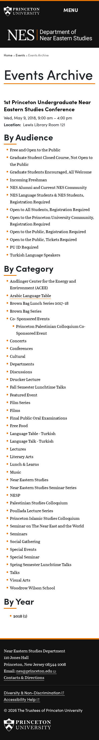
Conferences (21, 348)
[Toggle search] (92, 10)
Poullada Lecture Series (31, 510)
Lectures (18, 449)
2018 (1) (20, 616)
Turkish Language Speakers (35, 255)
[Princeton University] (24, 11)
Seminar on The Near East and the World (47, 526)
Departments (22, 364)
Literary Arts (21, 456)
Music (15, 472)
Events (20, 55)
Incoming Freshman (28, 180)
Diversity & (32, 692)
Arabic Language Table (30, 295)
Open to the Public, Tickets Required (43, 239)
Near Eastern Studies (29, 479)
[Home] (49, 37)
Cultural (17, 356)
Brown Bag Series (25, 311)
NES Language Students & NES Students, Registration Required (47, 198)
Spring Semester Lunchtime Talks (40, 564)
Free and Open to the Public (35, 150)
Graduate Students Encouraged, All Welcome (51, 172)
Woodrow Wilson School (32, 588)
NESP (15, 495)
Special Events (23, 549)
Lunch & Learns (24, 464)
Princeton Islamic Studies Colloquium (44, 518)
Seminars (18, 534)
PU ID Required (24, 247)
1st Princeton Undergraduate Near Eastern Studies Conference (47, 105)
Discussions (21, 372)
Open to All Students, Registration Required (50, 209)
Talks (15, 572)
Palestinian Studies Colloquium (39, 503)
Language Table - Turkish (33, 433)
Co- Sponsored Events (30, 318)
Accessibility (20, 699)
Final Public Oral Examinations (38, 418)
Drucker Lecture (25, 379)
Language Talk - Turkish (32, 441)
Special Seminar (24, 557)
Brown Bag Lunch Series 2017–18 (39, 303)
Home (8, 55)
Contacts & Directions (24, 677)
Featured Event (23, 395)
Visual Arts (20, 580)
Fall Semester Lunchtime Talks (38, 387)
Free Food (19, 425)
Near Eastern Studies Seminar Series (43, 487)
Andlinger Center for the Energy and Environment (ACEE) (43, 284)
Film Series (20, 402)
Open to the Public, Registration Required (48, 231)
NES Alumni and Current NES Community (48, 187)
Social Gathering (25, 541)
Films (15, 410)
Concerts (18, 341)
